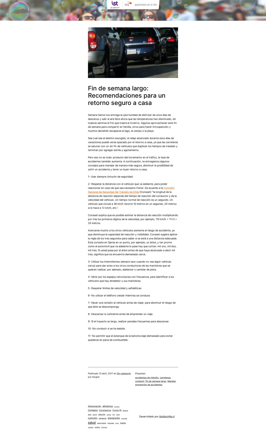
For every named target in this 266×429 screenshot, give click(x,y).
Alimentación (94, 406)
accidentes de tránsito (147, 377)
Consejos (93, 410)
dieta (89, 414)
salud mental (101, 423)
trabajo (123, 423)
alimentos (108, 406)
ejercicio (101, 414)
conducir (139, 381)
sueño (117, 423)
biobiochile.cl (167, 416)
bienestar (116, 406)
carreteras (165, 377)
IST (113, 414)
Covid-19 (116, 410)
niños (118, 414)
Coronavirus (105, 410)
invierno (109, 414)
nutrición (92, 418)
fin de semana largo (155, 381)
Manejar (171, 381)
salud (92, 422)
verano (97, 427)
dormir (95, 414)
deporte (125, 410)
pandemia (102, 418)
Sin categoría (124, 373)
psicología (124, 418)
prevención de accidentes (148, 384)
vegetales (90, 427)
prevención (114, 418)
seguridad (111, 423)
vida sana (104, 427)
